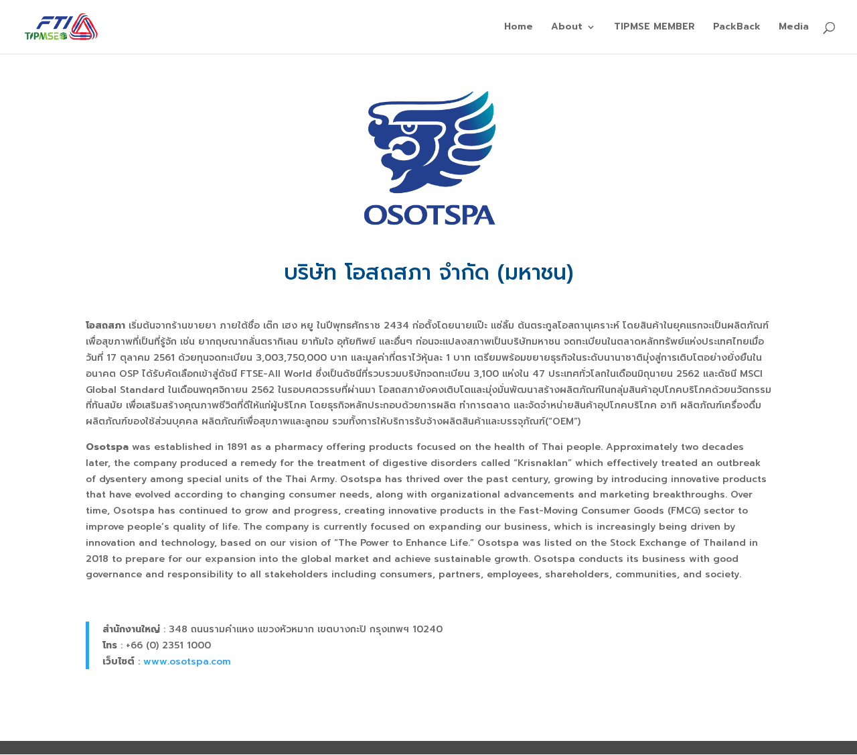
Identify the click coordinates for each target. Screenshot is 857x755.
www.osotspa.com (187, 661)
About (566, 28)
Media (794, 28)
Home (518, 28)
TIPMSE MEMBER (654, 28)
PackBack (737, 28)
